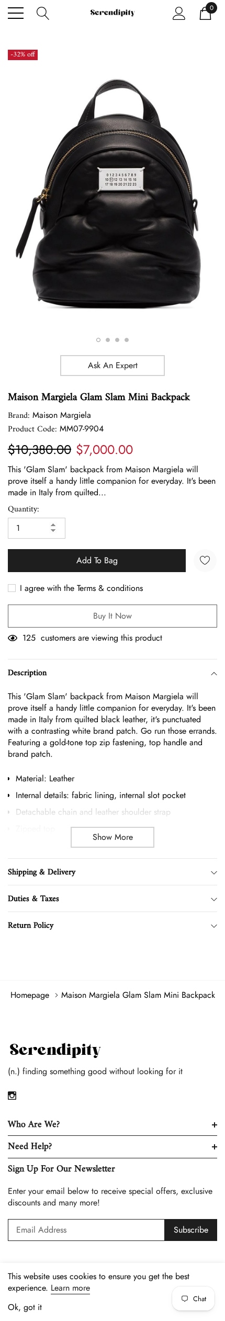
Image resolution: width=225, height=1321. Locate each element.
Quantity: (23, 509)
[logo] (112, 13)
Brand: (19, 416)
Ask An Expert (113, 365)
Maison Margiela (61, 415)
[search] (43, 12)
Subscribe (191, 1230)
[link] (55, 1051)
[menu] (16, 13)
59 (27, 638)
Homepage (29, 995)
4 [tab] (127, 340)
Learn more (70, 1288)
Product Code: (32, 429)
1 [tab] (98, 340)
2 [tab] (108, 340)
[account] (179, 12)
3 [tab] (117, 340)
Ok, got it (25, 1307)
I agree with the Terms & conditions (80, 588)
